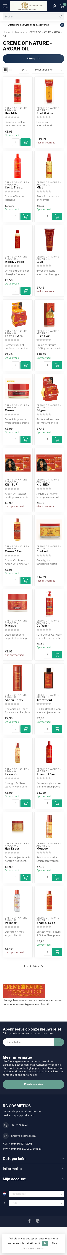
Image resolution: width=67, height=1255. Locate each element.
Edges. (41, 410)
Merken (19, 32)
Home (6, 32)
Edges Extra (14, 336)
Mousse (42, 848)
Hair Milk (11, 113)
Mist (39, 187)
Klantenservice (33, 1084)
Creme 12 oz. (14, 551)
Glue (39, 261)
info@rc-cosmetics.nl (23, 1136)
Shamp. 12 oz (45, 923)
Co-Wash (42, 625)
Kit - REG (42, 484)
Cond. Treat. (14, 187)
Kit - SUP (11, 484)
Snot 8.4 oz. (45, 113)
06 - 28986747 (19, 1125)
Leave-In (11, 774)
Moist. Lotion (14, 261)
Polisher (11, 923)
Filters (31, 58)
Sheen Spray (14, 700)
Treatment (44, 700)
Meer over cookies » (34, 1248)
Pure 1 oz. (43, 336)
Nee (54, 1243)
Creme (10, 410)
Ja (45, 1243)
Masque (10, 625)
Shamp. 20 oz (46, 774)
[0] (62, 6)
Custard (42, 551)
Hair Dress (12, 848)
